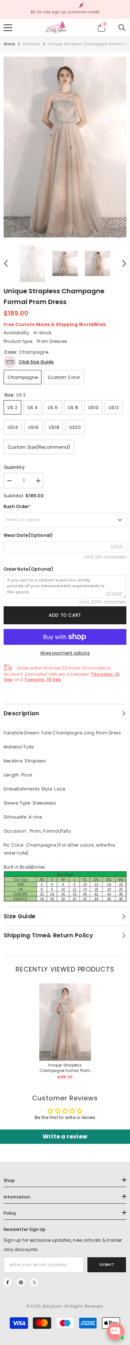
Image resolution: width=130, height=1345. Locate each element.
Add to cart (65, 615)
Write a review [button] (65, 1136)
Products (31, 44)
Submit (106, 1264)
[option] (65, 146)
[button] (5, 263)
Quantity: (15, 467)
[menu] (8, 27)
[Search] (122, 27)
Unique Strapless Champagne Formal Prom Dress (65, 1068)
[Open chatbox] (115, 1331)
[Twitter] (34, 1282)
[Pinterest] (21, 1282)
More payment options (65, 653)
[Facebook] (8, 1282)
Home (9, 44)
